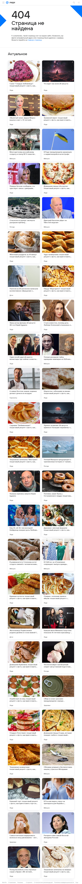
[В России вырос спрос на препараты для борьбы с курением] (58, 794)
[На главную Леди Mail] (12, 2)
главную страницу (35, 40)
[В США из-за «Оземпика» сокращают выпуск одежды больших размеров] (58, 555)
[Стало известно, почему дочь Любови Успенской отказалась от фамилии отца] (58, 316)
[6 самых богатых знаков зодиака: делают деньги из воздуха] (24, 384)
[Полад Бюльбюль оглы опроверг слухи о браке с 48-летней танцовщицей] (24, 862)
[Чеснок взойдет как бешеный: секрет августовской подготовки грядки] (58, 657)
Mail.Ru (4, 882)
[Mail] (7, 2)
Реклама (20, 882)
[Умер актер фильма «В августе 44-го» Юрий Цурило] (24, 316)
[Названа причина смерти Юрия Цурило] (24, 487)
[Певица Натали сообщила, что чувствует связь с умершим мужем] (24, 179)
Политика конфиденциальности (64, 882)
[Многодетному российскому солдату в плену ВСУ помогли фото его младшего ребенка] (24, 145)
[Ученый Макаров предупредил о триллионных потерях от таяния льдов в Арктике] (58, 452)
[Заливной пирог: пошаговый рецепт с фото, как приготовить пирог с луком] (58, 111)
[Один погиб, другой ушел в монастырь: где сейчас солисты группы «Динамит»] (24, 350)
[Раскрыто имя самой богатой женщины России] (58, 828)
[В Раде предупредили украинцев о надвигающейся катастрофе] (58, 145)
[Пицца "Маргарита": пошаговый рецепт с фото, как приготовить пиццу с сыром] (58, 281)
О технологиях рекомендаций (43, 882)
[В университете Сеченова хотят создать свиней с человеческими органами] (24, 555)
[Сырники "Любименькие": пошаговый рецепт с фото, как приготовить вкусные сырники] (24, 418)
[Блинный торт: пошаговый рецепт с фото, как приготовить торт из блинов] (24, 794)
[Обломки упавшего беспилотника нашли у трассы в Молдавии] (58, 760)
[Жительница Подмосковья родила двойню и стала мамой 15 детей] (24, 623)
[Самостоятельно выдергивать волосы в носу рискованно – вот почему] (24, 828)
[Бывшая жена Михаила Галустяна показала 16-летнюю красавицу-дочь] (58, 623)
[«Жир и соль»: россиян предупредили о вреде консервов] (58, 692)
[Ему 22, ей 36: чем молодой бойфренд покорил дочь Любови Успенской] (24, 521)
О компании (12, 882)
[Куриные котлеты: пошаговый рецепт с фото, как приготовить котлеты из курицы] (24, 589)
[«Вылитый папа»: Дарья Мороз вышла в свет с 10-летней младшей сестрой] (24, 111)
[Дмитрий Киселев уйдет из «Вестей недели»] (58, 213)
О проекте (29, 882)
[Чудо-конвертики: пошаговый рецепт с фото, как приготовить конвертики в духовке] (58, 247)
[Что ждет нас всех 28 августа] (58, 76)
